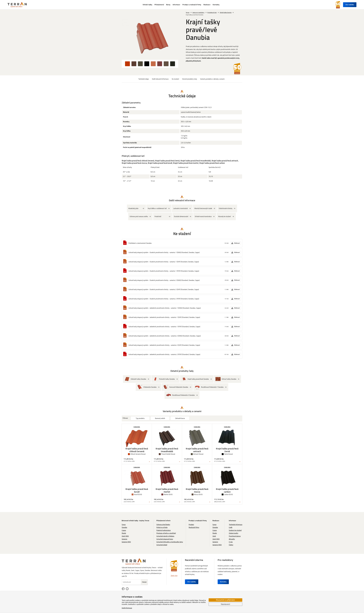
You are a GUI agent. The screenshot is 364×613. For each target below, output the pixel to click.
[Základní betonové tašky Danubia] (137, 379)
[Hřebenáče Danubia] (148, 387)
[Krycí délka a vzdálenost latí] (158, 208)
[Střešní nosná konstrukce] (204, 216)
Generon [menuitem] (124, 539)
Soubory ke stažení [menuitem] (235, 530)
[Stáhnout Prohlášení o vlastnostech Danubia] (182, 243)
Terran (187, 12)
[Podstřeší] (162, 216)
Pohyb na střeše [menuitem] (161, 527)
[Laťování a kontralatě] (182, 208)
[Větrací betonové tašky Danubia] (227, 379)
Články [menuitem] (231, 545)
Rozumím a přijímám (225, 600)
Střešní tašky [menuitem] (147, 4)
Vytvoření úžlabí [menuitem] (161, 545)
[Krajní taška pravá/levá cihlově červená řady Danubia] (137, 444)
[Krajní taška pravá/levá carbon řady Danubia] (227, 484)
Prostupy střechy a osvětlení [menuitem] (166, 533)
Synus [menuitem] (124, 524)
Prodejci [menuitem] (191, 524)
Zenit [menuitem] (214, 536)
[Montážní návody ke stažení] (226, 216)
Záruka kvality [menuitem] (233, 533)
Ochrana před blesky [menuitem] (163, 524)
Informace (232, 520)
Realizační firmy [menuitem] (194, 527)
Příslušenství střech (163, 520)
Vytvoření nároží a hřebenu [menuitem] (165, 536)
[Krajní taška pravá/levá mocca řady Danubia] (197, 484)
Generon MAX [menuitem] (126, 542)
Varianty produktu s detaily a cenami (212, 79)
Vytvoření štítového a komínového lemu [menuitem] (169, 542)
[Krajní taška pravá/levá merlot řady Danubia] (167, 484)
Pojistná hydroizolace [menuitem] (163, 530)
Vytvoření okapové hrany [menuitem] (164, 539)
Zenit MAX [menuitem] (125, 536)
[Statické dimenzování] (183, 216)
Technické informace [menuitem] (235, 524)
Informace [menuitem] (176, 4)
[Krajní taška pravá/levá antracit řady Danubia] (197, 444)
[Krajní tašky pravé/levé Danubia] (150, 38)
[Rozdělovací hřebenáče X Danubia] (182, 395)
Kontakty (223, 582)
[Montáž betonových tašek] (205, 208)
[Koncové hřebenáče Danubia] (177, 387)
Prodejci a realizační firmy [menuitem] (191, 4)
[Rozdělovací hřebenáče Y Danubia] (210, 387)
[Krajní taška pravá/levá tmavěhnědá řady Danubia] (167, 444)
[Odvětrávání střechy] (227, 208)
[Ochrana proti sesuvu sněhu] (140, 216)
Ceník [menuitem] (230, 527)
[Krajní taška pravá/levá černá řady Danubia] (227, 444)
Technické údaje (143, 79)
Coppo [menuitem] (124, 530)
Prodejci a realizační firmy (198, 520)
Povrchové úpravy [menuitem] (235, 536)
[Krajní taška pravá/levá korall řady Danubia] (137, 484)
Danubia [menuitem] (124, 527)
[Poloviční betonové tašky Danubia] (165, 379)
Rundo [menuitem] (124, 533)
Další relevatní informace (160, 79)
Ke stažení (175, 79)
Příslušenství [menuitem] (159, 4)
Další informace (127, 608)
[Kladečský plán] (136, 208)
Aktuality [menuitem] (232, 539)
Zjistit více (174, 575)
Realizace (216, 520)
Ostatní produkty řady (189, 79)
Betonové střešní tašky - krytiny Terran (135, 520)
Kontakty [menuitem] (216, 4)
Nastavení (225, 604)
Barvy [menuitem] (168, 4)
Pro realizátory (225, 560)
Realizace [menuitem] (207, 4)
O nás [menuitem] (231, 542)
